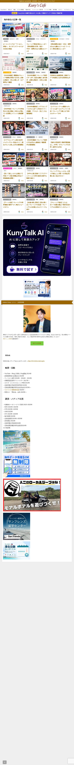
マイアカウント (67, 9)
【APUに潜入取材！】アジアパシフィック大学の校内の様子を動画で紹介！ (37, 176)
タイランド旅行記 (7, 168)
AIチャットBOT (7, 338)
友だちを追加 (37, 343)
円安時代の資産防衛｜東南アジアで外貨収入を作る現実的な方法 (60, 78)
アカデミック (53, 139)
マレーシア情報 (30, 72)
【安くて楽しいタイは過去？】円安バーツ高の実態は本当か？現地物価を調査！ (13, 176)
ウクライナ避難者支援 (12, 389)
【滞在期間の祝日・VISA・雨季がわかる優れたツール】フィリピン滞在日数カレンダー (60, 46)
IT (36, 137)
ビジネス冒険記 (20, 9)
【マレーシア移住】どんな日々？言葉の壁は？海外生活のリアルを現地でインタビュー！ (60, 205)
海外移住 (6, 41)
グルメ (14, 137)
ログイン (60, 9)
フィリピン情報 (47, 9)
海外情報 (55, 9)
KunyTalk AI (3, 9)
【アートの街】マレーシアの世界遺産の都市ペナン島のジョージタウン (13, 205)
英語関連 (38, 72)
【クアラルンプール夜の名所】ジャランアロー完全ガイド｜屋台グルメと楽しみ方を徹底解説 (13, 142)
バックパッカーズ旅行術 (37, 9)
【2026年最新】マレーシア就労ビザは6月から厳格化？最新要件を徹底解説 (37, 142)
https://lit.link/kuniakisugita (36, 361)
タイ (5, 170)
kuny (22, 53)
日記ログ (10, 9)
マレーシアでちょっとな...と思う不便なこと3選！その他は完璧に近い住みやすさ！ (60, 173)
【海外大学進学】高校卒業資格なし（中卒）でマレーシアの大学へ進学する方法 (60, 145)
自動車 (66, 168)
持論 (14, 9)
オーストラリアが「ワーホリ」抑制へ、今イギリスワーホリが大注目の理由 (13, 46)
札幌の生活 (27, 9)
